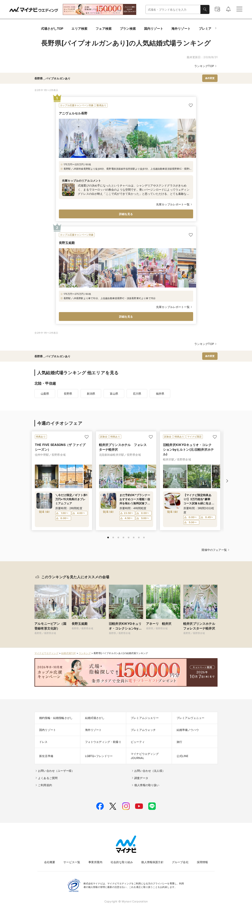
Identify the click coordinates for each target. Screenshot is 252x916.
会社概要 (49, 862)
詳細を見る (126, 214)
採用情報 (202, 862)
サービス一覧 (71, 862)
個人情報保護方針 (152, 862)
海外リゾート (181, 28)
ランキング (85, 653)
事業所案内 (95, 862)
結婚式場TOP (68, 653)
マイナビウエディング (46, 653)
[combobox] (173, 9)
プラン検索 (128, 28)
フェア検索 (104, 28)
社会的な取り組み (122, 862)
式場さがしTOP (52, 28)
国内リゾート (153, 28)
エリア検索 (79, 28)
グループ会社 (180, 862)
